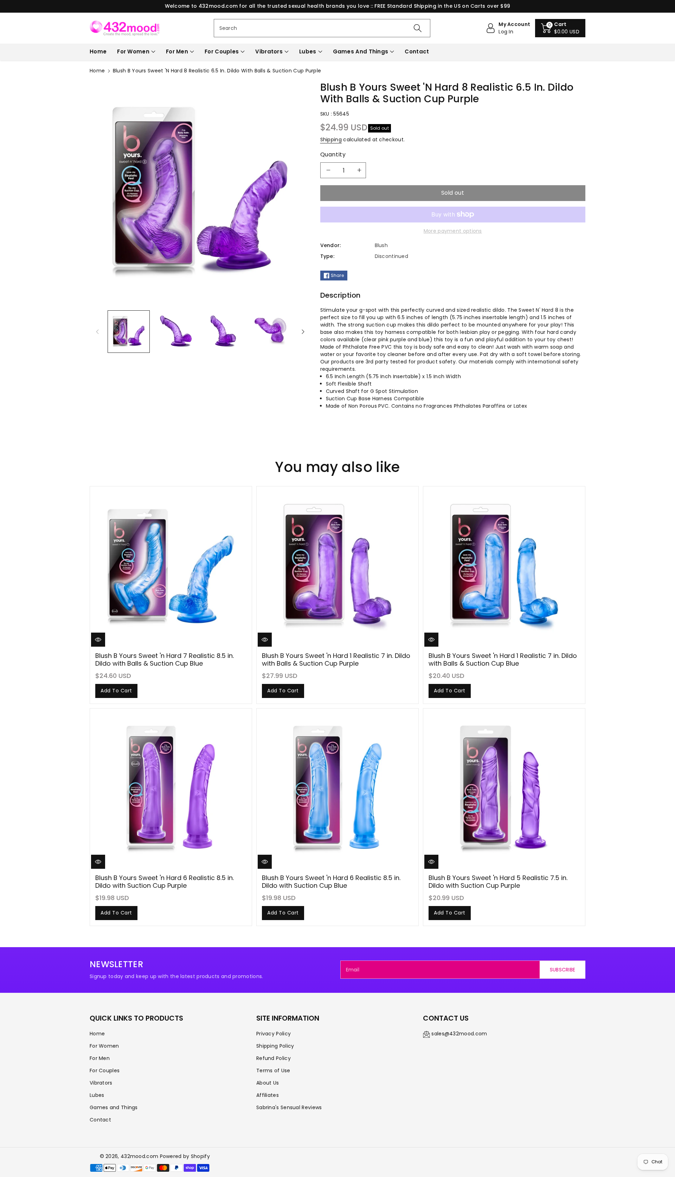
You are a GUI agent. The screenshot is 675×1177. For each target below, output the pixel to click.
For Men (177, 51)
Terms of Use (273, 1070)
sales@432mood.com (459, 1033)
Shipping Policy (275, 1045)
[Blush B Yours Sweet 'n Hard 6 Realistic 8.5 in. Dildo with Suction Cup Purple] (171, 789)
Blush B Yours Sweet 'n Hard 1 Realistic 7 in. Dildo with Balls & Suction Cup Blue (503, 659)
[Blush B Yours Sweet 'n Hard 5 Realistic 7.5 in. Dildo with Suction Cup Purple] (504, 789)
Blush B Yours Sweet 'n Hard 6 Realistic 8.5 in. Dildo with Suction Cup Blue (331, 881)
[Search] (417, 28)
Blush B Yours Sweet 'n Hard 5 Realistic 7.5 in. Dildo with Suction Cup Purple (498, 881)
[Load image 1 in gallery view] (128, 331)
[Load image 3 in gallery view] (223, 331)
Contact (100, 1119)
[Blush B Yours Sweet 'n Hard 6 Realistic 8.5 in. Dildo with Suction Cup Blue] (337, 789)
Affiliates (267, 1095)
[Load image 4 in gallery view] (270, 331)
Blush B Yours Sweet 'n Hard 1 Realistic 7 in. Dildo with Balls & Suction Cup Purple (336, 659)
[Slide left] (97, 331)
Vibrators (269, 51)
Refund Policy (273, 1058)
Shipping (331, 139)
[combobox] (322, 28)
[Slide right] (303, 331)
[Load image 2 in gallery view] (176, 331)
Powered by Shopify (185, 1156)
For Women (133, 51)
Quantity (333, 154)
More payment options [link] (453, 230)
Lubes (307, 51)
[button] (560, 28)
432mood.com (139, 1156)
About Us (267, 1082)
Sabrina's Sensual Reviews (289, 1107)
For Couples (222, 51)
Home (97, 70)
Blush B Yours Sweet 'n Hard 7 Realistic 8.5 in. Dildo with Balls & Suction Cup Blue (164, 659)
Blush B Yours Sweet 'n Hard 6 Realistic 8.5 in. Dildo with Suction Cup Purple (164, 881)
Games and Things (360, 51)
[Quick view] (98, 640)
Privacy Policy (273, 1033)
